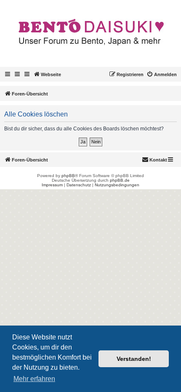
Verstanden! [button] (134, 358)
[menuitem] (161, 74)
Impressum (52, 185)
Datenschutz (79, 185)
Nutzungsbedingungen (117, 185)
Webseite (51, 74)
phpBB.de (120, 180)
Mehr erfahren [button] (34, 378)
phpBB (68, 175)
